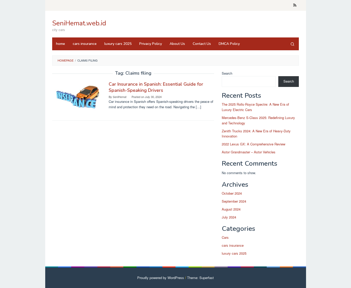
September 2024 (234, 201)
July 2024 (229, 217)
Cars (225, 237)
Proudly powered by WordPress (160, 277)
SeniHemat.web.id (79, 23)
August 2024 (231, 209)
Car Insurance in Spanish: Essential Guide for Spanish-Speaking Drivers (156, 87)
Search (227, 73)
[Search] (292, 43)
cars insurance (233, 245)
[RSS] (295, 5)
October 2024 (232, 193)
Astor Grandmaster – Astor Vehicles (248, 152)
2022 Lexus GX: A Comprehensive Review (253, 144)
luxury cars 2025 (234, 253)
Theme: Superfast (200, 277)
